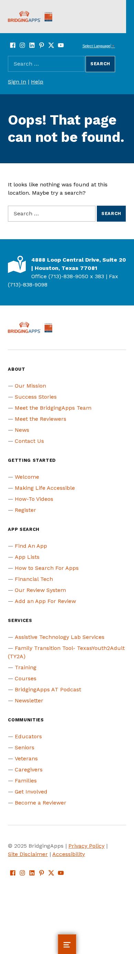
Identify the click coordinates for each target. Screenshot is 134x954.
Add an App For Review (45, 601)
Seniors (24, 747)
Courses (25, 678)
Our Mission (30, 385)
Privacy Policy (86, 846)
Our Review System (40, 590)
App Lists (27, 557)
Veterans (26, 758)
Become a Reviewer (40, 802)
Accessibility (68, 854)
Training (25, 667)
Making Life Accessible (45, 488)
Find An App (31, 546)
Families (26, 780)
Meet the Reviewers (40, 419)
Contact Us (29, 441)
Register (25, 510)
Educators (28, 736)
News (22, 430)
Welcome (27, 477)
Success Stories (36, 396)
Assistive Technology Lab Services (59, 637)
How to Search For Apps (47, 568)
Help (37, 81)
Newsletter (29, 700)
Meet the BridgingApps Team (53, 408)
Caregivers (29, 769)
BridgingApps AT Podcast (48, 689)
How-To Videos (34, 499)
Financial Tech (34, 579)
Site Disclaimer (28, 854)
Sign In (17, 81)
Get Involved (31, 791)
